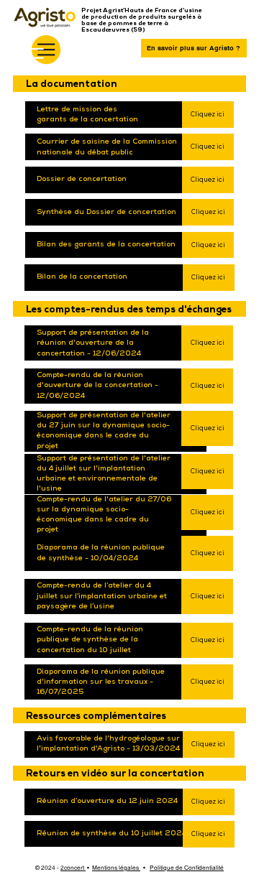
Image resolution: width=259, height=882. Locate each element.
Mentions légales (116, 867)
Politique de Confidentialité (187, 867)
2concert (73, 867)
